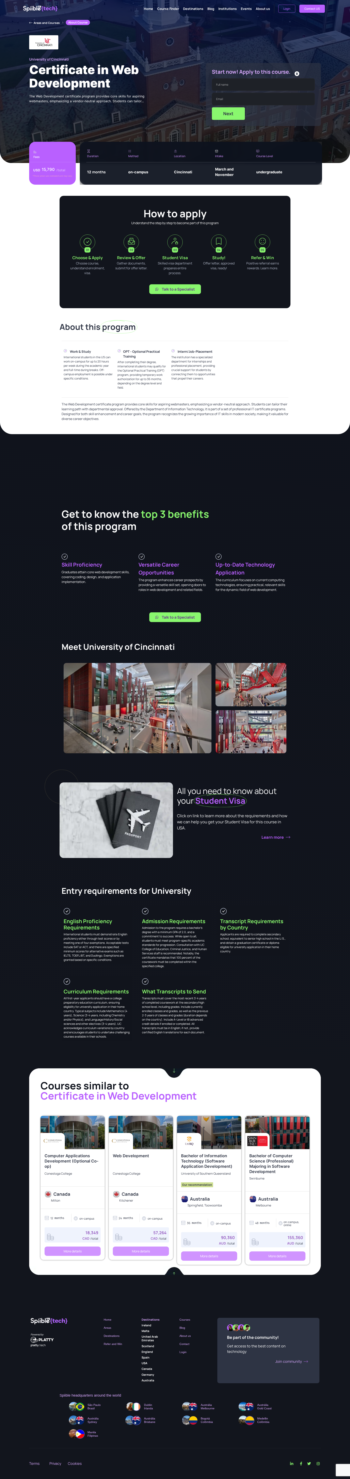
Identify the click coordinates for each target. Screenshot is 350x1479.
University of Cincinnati (49, 59)
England (147, 1352)
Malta (145, 1331)
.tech (38, 1345)
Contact (184, 1344)
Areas (107, 1327)
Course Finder (168, 8)
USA (144, 1363)
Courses (184, 1319)
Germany (148, 1375)
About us (263, 8)
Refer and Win (113, 1344)
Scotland (148, 1346)
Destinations (193, 8)
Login (183, 1352)
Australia (148, 1380)
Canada (147, 1369)
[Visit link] (73, 1175)
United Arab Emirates (150, 1338)
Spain (145, 1357)
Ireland (146, 1325)
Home (148, 8)
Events (246, 8)
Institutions (227, 8)
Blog (210, 8)
